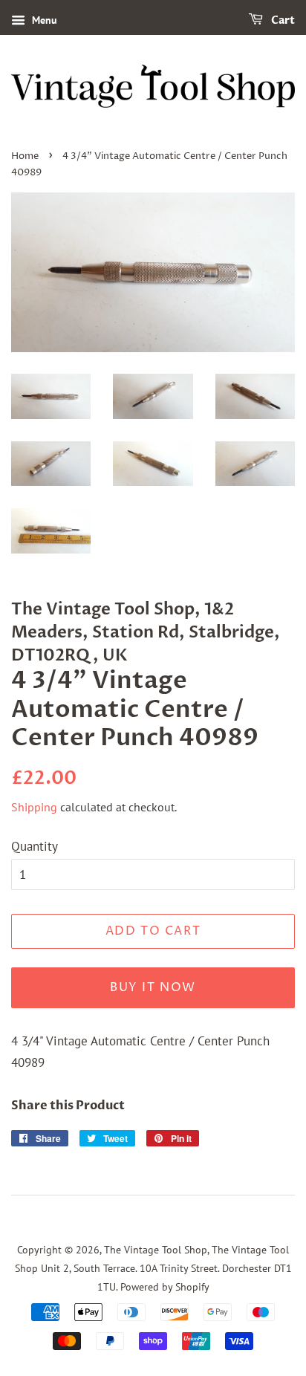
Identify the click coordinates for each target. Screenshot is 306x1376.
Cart (282, 20)
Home (25, 156)
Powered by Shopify (164, 1286)
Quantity (34, 846)
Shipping (34, 806)
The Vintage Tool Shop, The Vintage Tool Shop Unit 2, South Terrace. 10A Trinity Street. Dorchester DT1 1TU (153, 1267)
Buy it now (153, 987)
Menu (43, 20)
